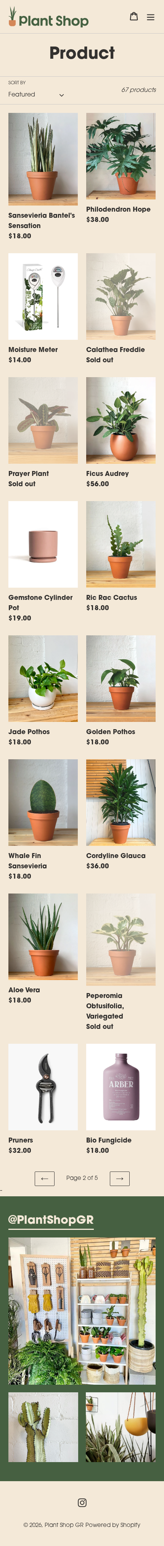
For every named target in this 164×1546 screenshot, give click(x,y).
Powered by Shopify (112, 1525)
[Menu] (150, 16)
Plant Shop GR (64, 1525)
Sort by (17, 83)
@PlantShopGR (51, 1221)
